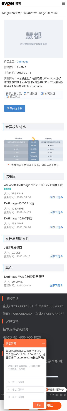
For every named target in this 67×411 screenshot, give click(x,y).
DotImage (22, 61)
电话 (50, 405)
